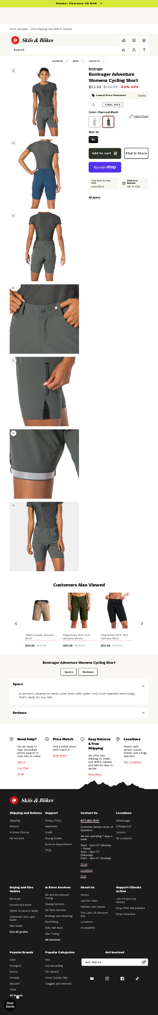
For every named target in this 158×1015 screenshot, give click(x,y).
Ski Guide (15, 898)
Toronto (121, 832)
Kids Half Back (54, 927)
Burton (14, 971)
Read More (94, 774)
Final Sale (113, 105)
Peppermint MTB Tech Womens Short (114, 636)
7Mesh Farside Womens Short (39, 636)
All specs (94, 197)
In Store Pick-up (19, 832)
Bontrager (96, 69)
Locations (86, 870)
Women (57, 61)
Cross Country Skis (56, 977)
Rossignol (15, 965)
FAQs (48, 850)
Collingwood (123, 826)
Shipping (15, 820)
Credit (48, 832)
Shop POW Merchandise (130, 908)
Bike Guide (16, 925)
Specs (69, 672)
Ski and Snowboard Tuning (57, 896)
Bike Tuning (52, 933)
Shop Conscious (125, 914)
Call (129, 186)
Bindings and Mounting (58, 915)
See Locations (132, 762)
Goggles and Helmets (58, 983)
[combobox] (69, 50)
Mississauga (123, 820)
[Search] (123, 50)
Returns (14, 826)
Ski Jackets (52, 971)
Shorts (94, 61)
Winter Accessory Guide (24, 910)
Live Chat (23, 768)
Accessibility (88, 927)
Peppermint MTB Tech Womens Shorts (76, 636)
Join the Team (89, 900)
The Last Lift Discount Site (94, 914)
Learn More (97, 186)
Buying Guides (53, 838)
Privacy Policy (53, 820)
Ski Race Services (55, 909)
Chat (137, 186)
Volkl (12, 959)
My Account (17, 838)
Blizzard (14, 983)
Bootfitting (51, 921)
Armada (14, 977)
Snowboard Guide (20, 904)
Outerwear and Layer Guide (22, 918)
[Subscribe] (144, 962)
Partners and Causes (93, 906)
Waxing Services (54, 903)
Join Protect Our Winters (126, 900)
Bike (76, 61)
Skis (47, 959)
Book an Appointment (58, 844)
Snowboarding (54, 965)
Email (20, 774)
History (85, 894)
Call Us (21, 762)
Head (13, 989)
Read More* (60, 755)
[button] (133, 40)
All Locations (124, 838)
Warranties (51, 826)
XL (93, 139)
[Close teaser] (17, 997)
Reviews (87, 672)
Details (142, 95)
